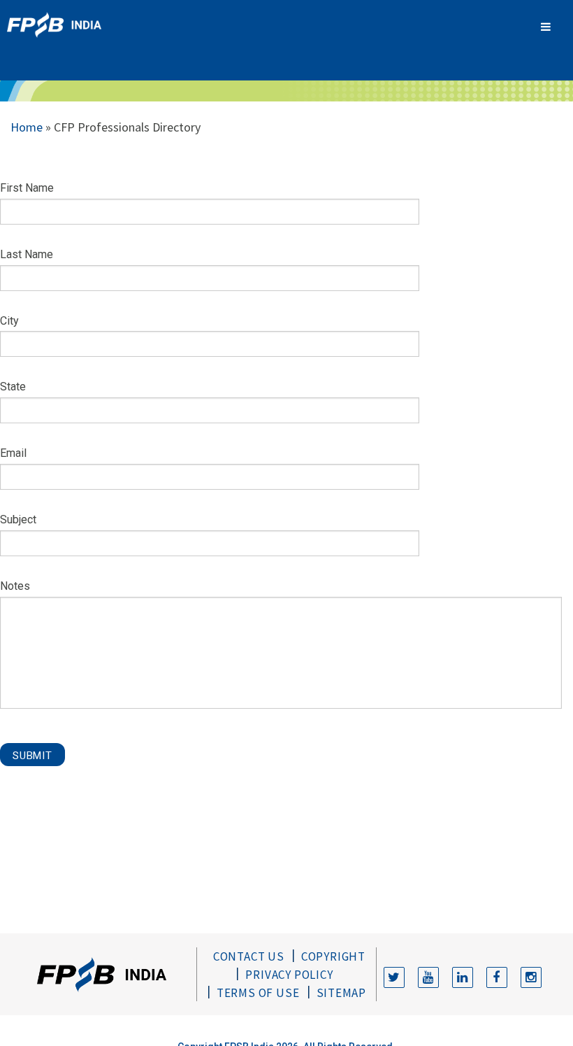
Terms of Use (258, 993)
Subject (18, 519)
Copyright (333, 956)
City (9, 320)
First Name (27, 188)
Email (13, 453)
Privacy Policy (289, 974)
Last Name (26, 254)
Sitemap (342, 993)
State (13, 386)
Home (26, 127)
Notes (15, 586)
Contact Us (248, 956)
